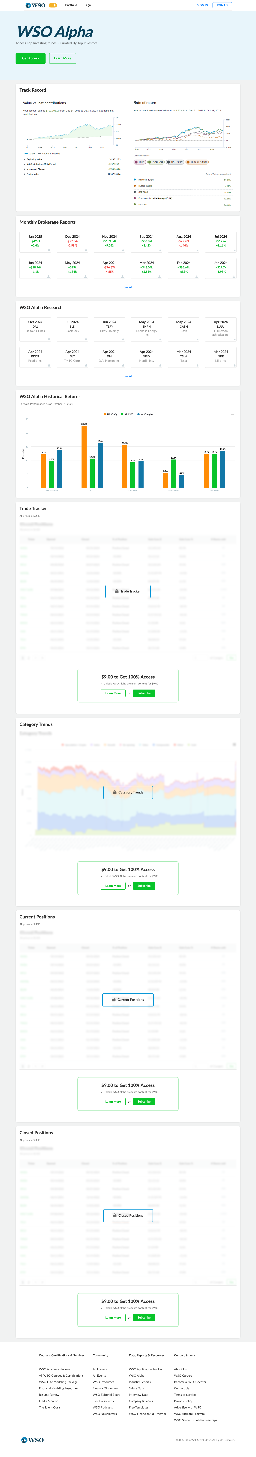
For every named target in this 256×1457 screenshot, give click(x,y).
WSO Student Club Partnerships (195, 1420)
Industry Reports (140, 1382)
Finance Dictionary (105, 1388)
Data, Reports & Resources (147, 1355)
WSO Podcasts (103, 1407)
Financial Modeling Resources (58, 1388)
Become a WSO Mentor (190, 1382)
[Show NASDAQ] (110, 414)
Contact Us (181, 1388)
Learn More (62, 58)
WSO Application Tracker (145, 1369)
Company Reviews (141, 1401)
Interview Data (138, 1394)
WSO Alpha (136, 1375)
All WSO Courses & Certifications (61, 1375)
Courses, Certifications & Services (62, 1355)
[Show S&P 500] (127, 414)
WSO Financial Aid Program (147, 1413)
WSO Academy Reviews (54, 1369)
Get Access (30, 58)
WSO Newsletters (105, 1413)
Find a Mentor (48, 1401)
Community (100, 1355)
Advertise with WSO (187, 1407)
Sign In (202, 5)
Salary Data (136, 1388)
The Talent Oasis (50, 1407)
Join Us (222, 5)
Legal (88, 5)
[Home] (35, 5)
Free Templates (138, 1407)
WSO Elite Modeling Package (58, 1382)
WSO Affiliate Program (189, 1413)
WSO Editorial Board (107, 1394)
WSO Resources (103, 1382)
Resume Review (49, 1394)
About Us (180, 1369)
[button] (128, 287)
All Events (99, 1375)
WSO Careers (183, 1375)
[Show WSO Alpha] (145, 414)
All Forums (100, 1369)
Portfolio (71, 5)
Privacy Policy (183, 1401)
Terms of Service (185, 1394)
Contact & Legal (184, 1355)
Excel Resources (103, 1401)
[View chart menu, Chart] (232, 414)
